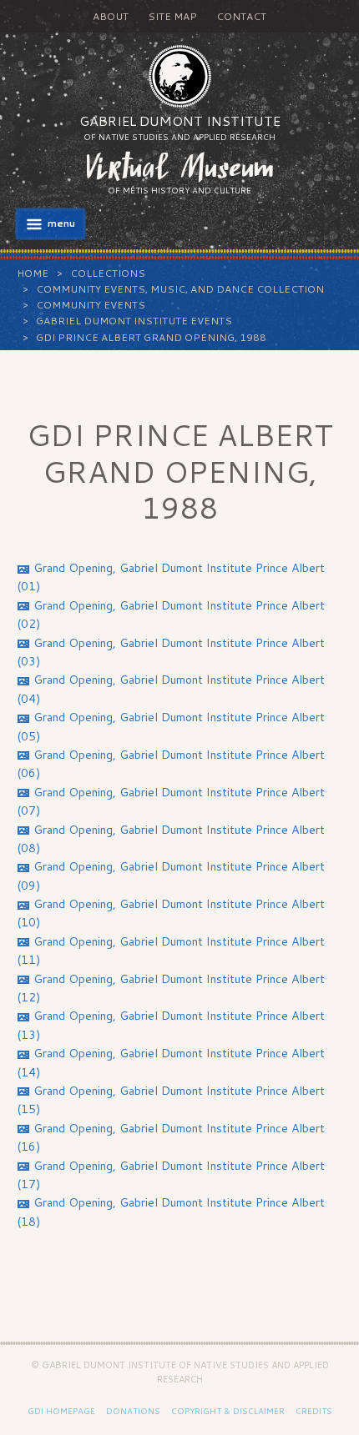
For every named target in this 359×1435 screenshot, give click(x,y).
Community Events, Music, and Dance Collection (180, 289)
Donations (133, 1411)
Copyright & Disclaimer (228, 1411)
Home (32, 273)
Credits (314, 1411)
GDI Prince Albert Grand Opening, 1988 (151, 337)
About (111, 16)
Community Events (90, 305)
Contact (241, 16)
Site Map (172, 16)
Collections (107, 273)
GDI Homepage (61, 1411)
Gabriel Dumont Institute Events (134, 321)
